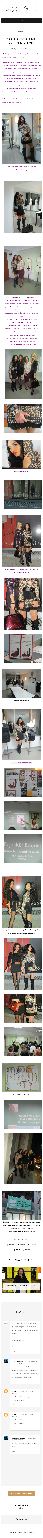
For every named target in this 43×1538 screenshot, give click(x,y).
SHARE (11, 1245)
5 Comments (26, 49)
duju (13, 1323)
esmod (20, 32)
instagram (22, 1519)
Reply (13, 1351)
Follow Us (21, 1508)
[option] (21, 1281)
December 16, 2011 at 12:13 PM (26, 1323)
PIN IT (18, 1250)
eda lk (14, 1391)
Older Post (27, 1493)
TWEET (22, 1245)
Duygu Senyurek (18, 1361)
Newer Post (16, 1493)
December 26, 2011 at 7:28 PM (24, 1439)
